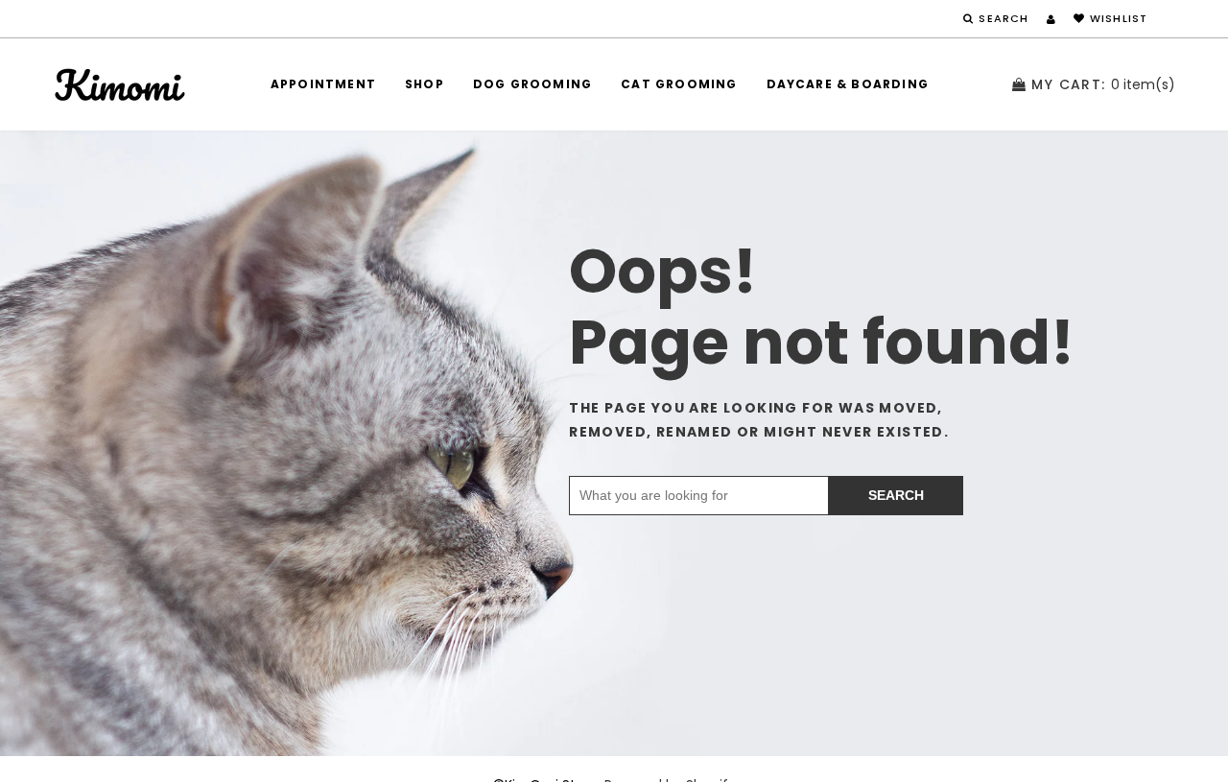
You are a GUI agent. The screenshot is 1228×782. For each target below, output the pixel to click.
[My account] (1051, 19)
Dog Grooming (532, 84)
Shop (424, 84)
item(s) (1103, 84)
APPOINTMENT (323, 84)
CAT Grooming (679, 84)
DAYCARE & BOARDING (848, 84)
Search (896, 495)
